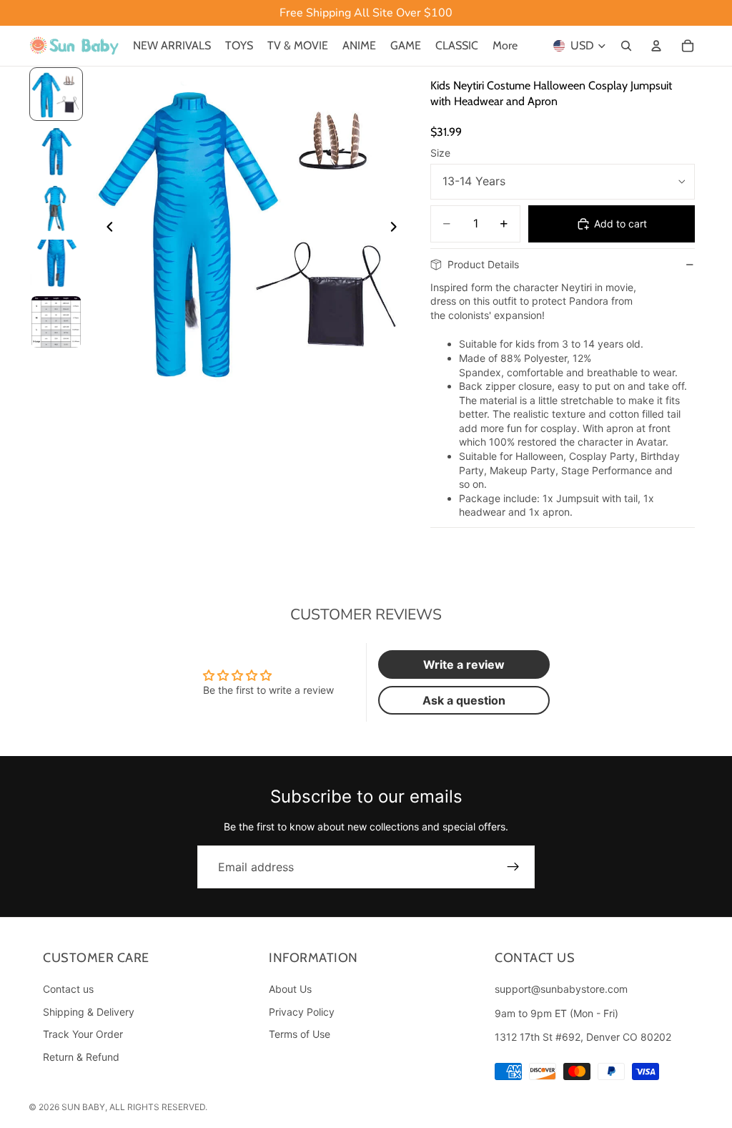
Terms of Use (299, 1035)
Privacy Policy (302, 1012)
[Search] (626, 46)
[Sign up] (513, 867)
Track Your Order (83, 1035)
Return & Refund (81, 1057)
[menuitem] (505, 46)
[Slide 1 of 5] (56, 94)
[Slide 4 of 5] (56, 265)
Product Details (483, 264)
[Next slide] (397, 228)
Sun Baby (83, 1107)
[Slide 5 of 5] (56, 322)
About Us (290, 989)
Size (440, 153)
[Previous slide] (106, 228)
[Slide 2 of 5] (56, 151)
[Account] (656, 46)
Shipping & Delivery (88, 1012)
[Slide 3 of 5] (56, 208)
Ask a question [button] (463, 700)
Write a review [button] (464, 664)
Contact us (68, 989)
